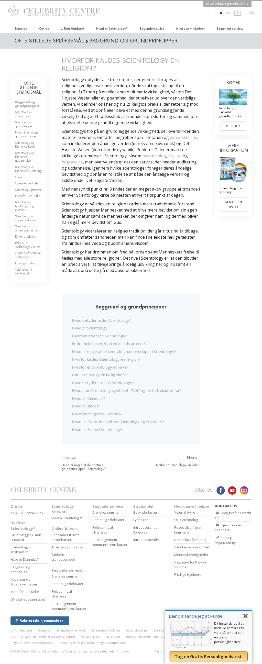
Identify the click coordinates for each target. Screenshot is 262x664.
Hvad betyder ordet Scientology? (101, 320)
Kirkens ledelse (25, 236)
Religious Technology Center (27, 244)
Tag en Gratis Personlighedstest (208, 656)
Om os (44, 28)
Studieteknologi (186, 519)
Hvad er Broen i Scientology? (97, 429)
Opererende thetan (27, 183)
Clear (18, 177)
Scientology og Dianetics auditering (28, 168)
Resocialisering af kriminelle (187, 530)
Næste (192, 457)
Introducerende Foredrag (145, 530)
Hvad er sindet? (86, 405)
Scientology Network (62, 509)
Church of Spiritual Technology (28, 254)
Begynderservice (152, 28)
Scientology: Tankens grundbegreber (230, 112)
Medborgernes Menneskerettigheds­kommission (93, 643)
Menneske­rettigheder (191, 554)
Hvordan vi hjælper (190, 28)
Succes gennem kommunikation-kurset (68, 606)
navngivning (154, 156)
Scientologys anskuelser (23, 113)
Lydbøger (140, 519)
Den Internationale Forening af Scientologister (42, 636)
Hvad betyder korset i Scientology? (103, 382)
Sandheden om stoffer (191, 547)
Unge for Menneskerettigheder (32, 643)
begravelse (72, 162)
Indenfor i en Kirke (27, 195)
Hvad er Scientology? (112, 28)
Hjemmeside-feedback (228, 527)
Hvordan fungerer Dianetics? (97, 413)
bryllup (175, 156)
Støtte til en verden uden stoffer (148, 636)
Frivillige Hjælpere (187, 574)
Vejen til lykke (184, 512)
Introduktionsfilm (146, 539)
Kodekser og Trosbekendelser (23, 581)
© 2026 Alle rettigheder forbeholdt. (71, 651)
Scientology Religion (105, 630)
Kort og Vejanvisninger (226, 540)
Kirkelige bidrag (25, 263)
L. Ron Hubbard (72, 28)
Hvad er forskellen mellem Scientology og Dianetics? (118, 421)
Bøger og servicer (230, 28)
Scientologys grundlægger (24, 124)
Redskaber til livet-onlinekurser (65, 537)
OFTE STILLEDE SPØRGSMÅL (28, 87)
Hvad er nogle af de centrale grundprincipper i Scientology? (124, 351)
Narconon (113, 636)
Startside (21, 28)
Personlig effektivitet (67, 583)
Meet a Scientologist (66, 518)
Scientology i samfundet (23, 271)
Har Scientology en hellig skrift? (99, 374)
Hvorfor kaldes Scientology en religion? (106, 359)
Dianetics (44, 630)
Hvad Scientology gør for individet (26, 134)
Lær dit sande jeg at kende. (196, 616)
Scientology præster (28, 189)
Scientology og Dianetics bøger (25, 144)
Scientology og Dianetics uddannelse (25, 156)
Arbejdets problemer (67, 547)
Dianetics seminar (65, 576)
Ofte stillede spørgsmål (28, 599)
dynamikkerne (183, 137)
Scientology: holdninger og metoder (24, 206)
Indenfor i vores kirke (26, 512)
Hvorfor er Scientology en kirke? (100, 367)
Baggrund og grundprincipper (27, 103)
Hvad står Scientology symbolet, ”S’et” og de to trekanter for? (126, 390)
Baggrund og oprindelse (20, 569)
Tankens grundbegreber (63, 557)
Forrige (70, 457)
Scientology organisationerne (26, 228)
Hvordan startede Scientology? (99, 335)
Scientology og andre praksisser (26, 218)
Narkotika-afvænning (190, 539)
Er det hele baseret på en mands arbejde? (109, 343)
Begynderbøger (145, 512)
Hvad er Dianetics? (88, 398)
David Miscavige (137, 630)
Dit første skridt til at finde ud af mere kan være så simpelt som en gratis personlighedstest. (229, 632)
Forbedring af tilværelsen (61, 594)
